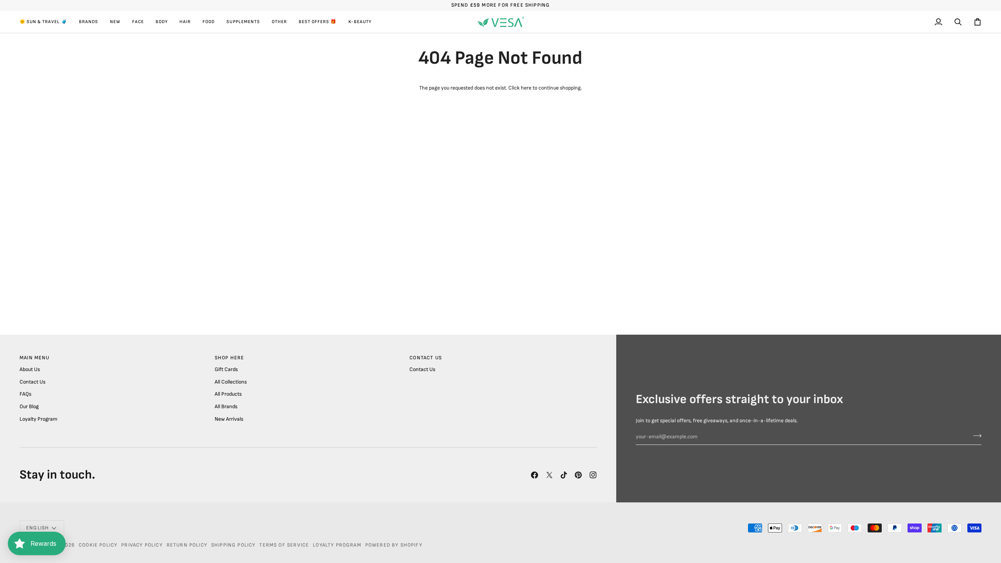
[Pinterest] (578, 475)
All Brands (226, 406)
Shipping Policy (233, 545)
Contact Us (32, 382)
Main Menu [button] (35, 358)
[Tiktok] (564, 475)
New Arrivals (229, 419)
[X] (549, 475)
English (37, 528)
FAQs (25, 394)
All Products (228, 394)
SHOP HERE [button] (229, 358)
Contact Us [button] (425, 358)
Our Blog (29, 406)
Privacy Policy (141, 545)
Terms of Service (284, 545)
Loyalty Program (38, 419)
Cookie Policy (98, 545)
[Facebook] (534, 475)
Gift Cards (226, 369)
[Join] (975, 436)
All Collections (231, 382)
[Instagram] (593, 475)
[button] (46, 22)
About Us (30, 369)
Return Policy (187, 545)
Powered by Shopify (393, 545)
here (526, 88)
